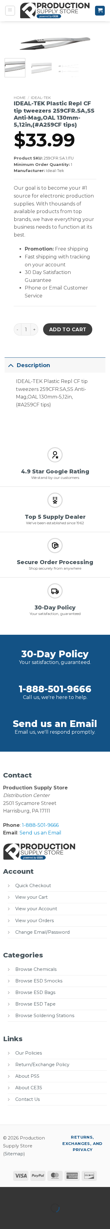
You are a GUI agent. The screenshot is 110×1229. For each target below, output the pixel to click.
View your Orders (34, 920)
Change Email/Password (42, 932)
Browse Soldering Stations (44, 1015)
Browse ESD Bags (35, 992)
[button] (10, 11)
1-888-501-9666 (55, 689)
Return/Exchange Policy (42, 1064)
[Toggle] (10, 365)
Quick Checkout (33, 885)
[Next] (95, 47)
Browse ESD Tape (35, 1004)
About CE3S (28, 1087)
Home (20, 97)
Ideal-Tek (41, 97)
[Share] (42, 1193)
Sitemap (14, 1154)
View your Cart (31, 897)
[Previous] (14, 47)
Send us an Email (55, 723)
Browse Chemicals (36, 969)
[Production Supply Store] (55, 10)
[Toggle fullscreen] (24, 1193)
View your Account (36, 908)
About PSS (27, 1076)
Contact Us (27, 1099)
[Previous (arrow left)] (6, 1218)
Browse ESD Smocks (38, 981)
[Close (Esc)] (60, 1193)
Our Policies (28, 1053)
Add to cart (67, 329)
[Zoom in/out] (6, 1193)
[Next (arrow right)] (24, 1218)
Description (33, 365)
